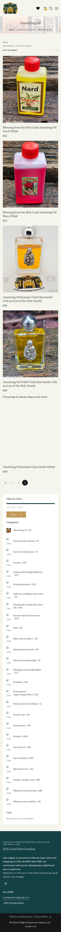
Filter (13, 514)
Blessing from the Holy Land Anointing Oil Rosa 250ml (30, 214)
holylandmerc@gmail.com (16, 897)
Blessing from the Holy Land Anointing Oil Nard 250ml (30, 129)
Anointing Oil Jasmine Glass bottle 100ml (29, 467)
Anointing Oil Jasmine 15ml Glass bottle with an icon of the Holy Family (28, 299)
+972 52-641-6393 (13, 903)
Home (11, 30)
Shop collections (26, 30)
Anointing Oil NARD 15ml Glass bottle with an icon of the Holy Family (30, 383)
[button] (52, 62)
